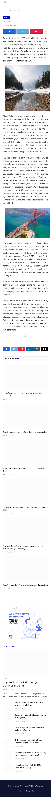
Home (5, 11)
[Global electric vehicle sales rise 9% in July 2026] (7, 718)
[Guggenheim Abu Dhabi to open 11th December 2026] (25, 491)
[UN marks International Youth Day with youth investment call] (7, 756)
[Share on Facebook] (9, 31)
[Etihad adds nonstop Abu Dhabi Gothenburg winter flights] (25, 377)
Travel (6, 17)
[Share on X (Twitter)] (22, 31)
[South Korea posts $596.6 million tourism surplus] (25, 416)
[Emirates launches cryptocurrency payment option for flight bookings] (25, 530)
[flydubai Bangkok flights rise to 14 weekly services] (25, 569)
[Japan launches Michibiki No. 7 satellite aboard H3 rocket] (7, 768)
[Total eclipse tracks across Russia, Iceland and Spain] (7, 730)
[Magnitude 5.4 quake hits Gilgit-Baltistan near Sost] (25, 663)
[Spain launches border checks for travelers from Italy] (25, 452)
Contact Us (30, 791)
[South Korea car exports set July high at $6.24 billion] (7, 705)
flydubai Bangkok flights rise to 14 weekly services (25, 585)
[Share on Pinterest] (36, 31)
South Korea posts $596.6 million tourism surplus (25, 432)
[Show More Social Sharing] (46, 31)
